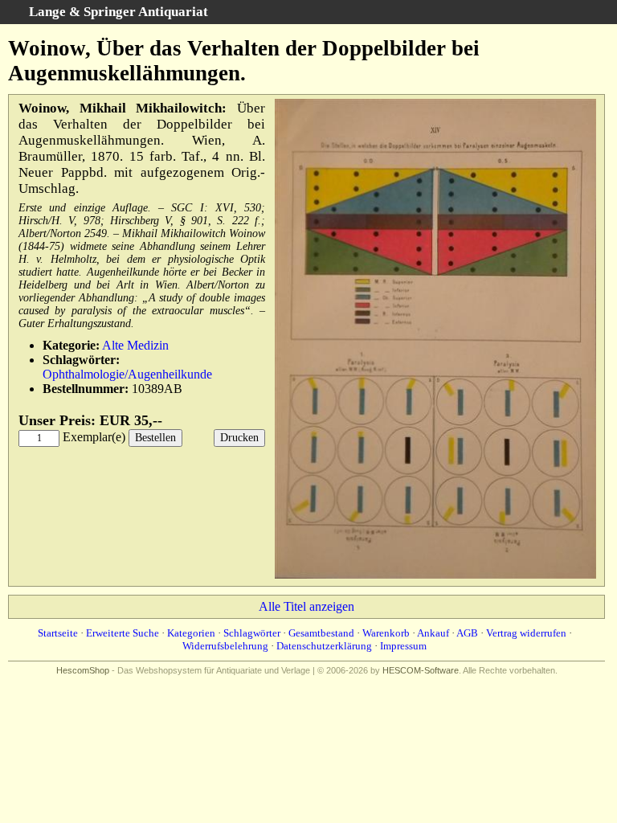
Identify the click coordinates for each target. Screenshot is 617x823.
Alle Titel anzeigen (306, 606)
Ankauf (433, 633)
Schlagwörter (251, 633)
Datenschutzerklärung (324, 646)
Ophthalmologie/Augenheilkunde (127, 374)
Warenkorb (386, 633)
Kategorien (191, 633)
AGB (467, 633)
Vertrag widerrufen (526, 633)
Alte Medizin (135, 345)
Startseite (58, 633)
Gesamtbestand (321, 633)
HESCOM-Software (420, 670)
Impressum (403, 646)
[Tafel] (435, 575)
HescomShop (82, 670)
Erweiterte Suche (122, 633)
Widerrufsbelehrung (225, 646)
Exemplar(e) (94, 437)
